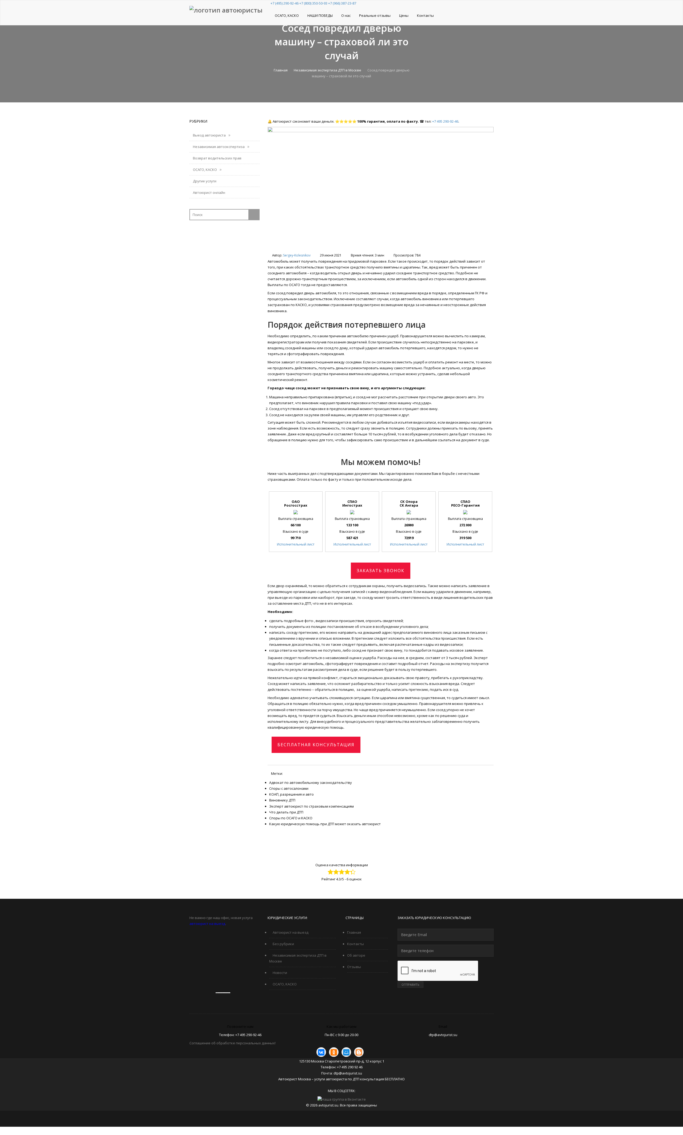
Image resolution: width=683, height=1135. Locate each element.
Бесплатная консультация (316, 745)
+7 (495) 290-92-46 (285, 3)
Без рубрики (283, 943)
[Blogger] (359, 1052)
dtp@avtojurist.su (443, 1034)
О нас (346, 15)
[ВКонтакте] (321, 1052)
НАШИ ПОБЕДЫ (320, 15)
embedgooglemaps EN (221, 992)
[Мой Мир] (346, 1052)
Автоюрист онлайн (208, 192)
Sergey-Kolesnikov (297, 255)
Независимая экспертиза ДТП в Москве (327, 70)
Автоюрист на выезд (290, 932)
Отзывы (354, 966)
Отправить (410, 984)
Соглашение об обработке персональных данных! (232, 1043)
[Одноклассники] (334, 1052)
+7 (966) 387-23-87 (342, 3)
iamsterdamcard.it (227, 992)
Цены (403, 15)
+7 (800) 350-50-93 (313, 3)
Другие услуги (204, 181)
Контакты (425, 15)
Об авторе (356, 955)
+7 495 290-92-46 (445, 121)
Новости (279, 972)
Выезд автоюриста (209, 135)
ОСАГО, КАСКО (287, 15)
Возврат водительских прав (216, 158)
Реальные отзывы (375, 15)
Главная (281, 70)
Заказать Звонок (380, 570)
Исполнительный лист (296, 544)
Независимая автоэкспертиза (218, 146)
